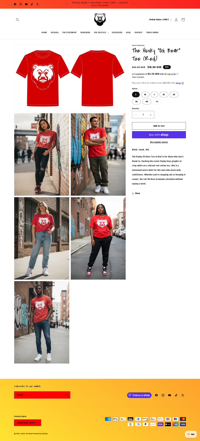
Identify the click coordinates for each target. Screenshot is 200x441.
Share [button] (137, 193)
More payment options (159, 142)
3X (136, 101)
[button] (17, 19)
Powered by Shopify (40, 434)
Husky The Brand (27, 434)
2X (174, 94)
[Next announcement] (133, 4)
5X (159, 102)
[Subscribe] (66, 394)
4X (147, 101)
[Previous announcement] (66, 4)
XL (164, 94)
